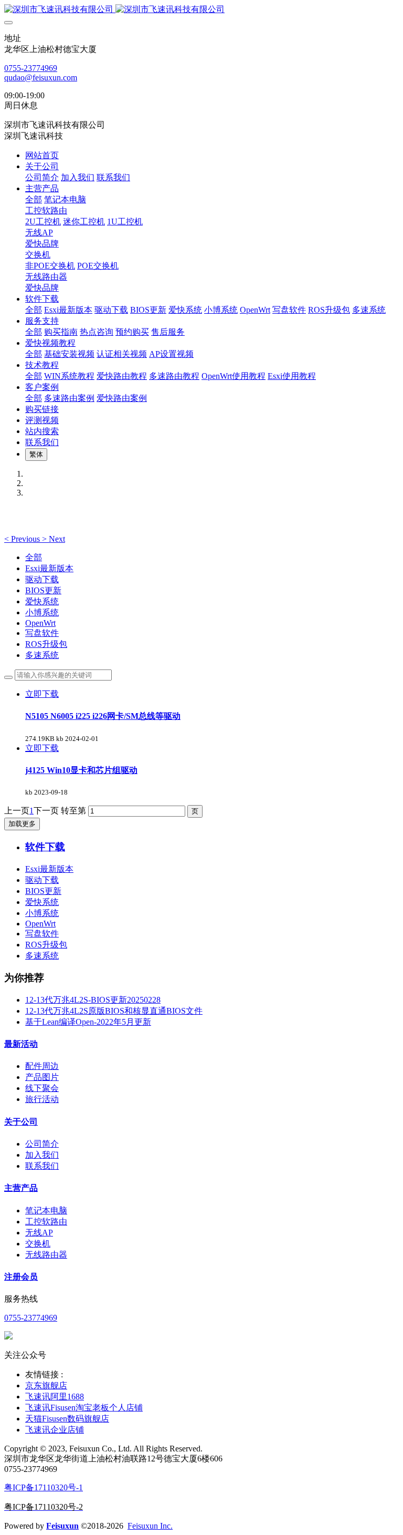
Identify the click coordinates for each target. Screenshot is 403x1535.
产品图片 (42, 1077)
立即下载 (42, 693)
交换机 (37, 1243)
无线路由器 (46, 1254)
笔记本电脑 (46, 1210)
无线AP (39, 1232)
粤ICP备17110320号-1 (43, 1487)
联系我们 (42, 1165)
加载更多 (22, 824)
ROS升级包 (46, 644)
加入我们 (42, 1154)
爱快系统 (42, 601)
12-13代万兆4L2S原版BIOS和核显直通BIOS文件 (114, 1010)
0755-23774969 (30, 68)
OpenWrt (40, 623)
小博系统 (42, 612)
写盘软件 (42, 633)
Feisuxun (62, 1525)
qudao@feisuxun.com (40, 77)
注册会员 (21, 1276)
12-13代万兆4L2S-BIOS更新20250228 (93, 999)
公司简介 (42, 1143)
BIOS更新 (43, 590)
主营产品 (21, 1187)
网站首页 (42, 155)
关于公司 (21, 1121)
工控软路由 (46, 1221)
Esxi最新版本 (49, 568)
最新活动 (21, 1043)
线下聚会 (42, 1088)
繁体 (36, 454)
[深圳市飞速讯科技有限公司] (201, 9)
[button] (23, 538)
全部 (33, 199)
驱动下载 (42, 579)
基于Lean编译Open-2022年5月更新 (88, 1021)
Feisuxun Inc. (150, 1525)
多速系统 (42, 655)
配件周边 (42, 1066)
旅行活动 (42, 1099)
